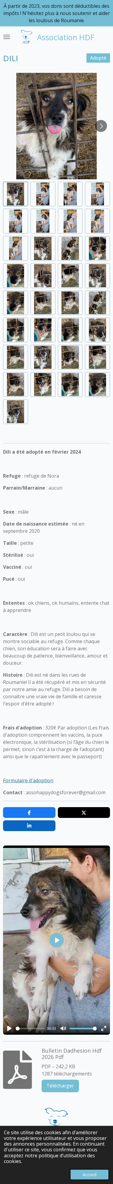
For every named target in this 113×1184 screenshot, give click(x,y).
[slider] (30, 1028)
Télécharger (60, 1085)
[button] (15, 194)
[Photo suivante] (101, 126)
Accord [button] (89, 1174)
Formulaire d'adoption (28, 780)
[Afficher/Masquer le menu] (6, 36)
